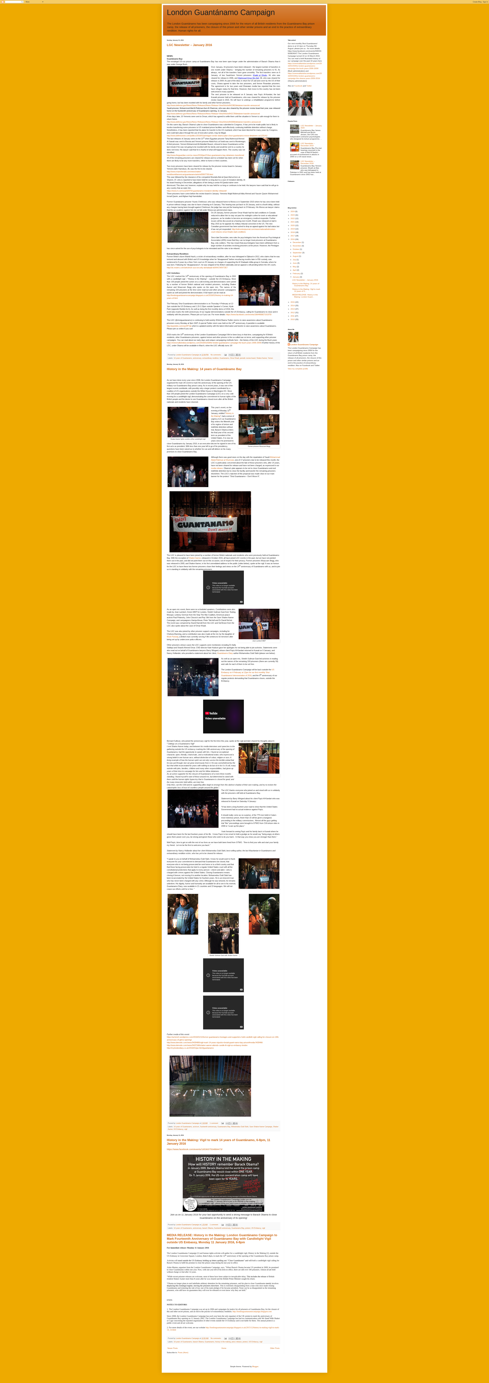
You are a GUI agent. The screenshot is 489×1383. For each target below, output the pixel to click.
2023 (293, 215)
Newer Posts (172, 1348)
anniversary (197, 358)
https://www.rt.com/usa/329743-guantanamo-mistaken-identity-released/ (197, 191)
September (297, 253)
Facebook (298, 86)
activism (196, 1127)
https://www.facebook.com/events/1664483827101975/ (248, 314)
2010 (293, 319)
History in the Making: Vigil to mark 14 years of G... (306, 290)
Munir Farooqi (172, 637)
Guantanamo (224, 358)
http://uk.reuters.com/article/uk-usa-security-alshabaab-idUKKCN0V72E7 (197, 267)
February (297, 273)
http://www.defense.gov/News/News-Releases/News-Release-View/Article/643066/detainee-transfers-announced (214, 122)
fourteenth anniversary (208, 1127)
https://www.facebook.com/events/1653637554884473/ (194, 1149)
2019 (293, 229)
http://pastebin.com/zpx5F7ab (179, 326)
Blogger (255, 1366)
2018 (293, 232)
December (297, 242)
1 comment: (214, 1123)
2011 (293, 316)
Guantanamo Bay (224, 1127)
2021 (293, 222)
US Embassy (178, 1129)
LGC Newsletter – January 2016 (189, 45)
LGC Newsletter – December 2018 (308, 162)
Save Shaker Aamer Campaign (260, 1127)
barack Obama (207, 1228)
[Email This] (230, 355)
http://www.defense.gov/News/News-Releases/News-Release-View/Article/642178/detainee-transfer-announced (213, 114)
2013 (293, 309)
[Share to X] (234, 355)
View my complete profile (298, 369)
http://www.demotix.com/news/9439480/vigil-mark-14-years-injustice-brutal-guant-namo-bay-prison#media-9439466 (215, 1042)
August (296, 256)
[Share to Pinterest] (239, 355)
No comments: (216, 355)
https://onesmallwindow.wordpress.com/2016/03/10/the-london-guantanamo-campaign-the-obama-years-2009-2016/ (305, 75)
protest (247, 1228)
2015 (293, 302)
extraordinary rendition (210, 358)
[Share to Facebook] (237, 355)
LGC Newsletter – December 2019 (308, 144)
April (295, 270)
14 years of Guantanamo (183, 358)
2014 (293, 305)
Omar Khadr (234, 358)
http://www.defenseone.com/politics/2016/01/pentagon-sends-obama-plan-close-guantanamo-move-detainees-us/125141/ (217, 136)
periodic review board (247, 358)
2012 (293, 312)
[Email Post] (225, 355)
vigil (185, 1129)
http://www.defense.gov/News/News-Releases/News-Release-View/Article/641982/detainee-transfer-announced (213, 105)
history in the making (223, 1342)
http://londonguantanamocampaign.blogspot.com (252, 1311)
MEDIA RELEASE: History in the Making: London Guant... (305, 296)
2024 (293, 211)
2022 (293, 218)
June (295, 263)
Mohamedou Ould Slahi (239, 1127)
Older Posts (275, 1348)
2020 (293, 225)
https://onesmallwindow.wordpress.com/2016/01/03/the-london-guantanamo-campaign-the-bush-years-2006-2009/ (214, 343)
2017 (293, 236)
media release (217, 468)
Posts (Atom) (183, 1352)
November (297, 246)
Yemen (270, 358)
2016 (293, 239)
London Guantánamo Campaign (221, 12)
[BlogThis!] (232, 355)
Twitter (309, 86)
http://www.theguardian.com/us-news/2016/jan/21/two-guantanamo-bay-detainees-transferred (205, 155)
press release (237, 1342)
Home (223, 1348)
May (295, 267)
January (296, 277)
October (296, 249)
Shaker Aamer (261, 358)
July (294, 260)
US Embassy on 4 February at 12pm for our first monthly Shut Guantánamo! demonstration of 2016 (247, 672)
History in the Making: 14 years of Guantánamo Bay (204, 369)
